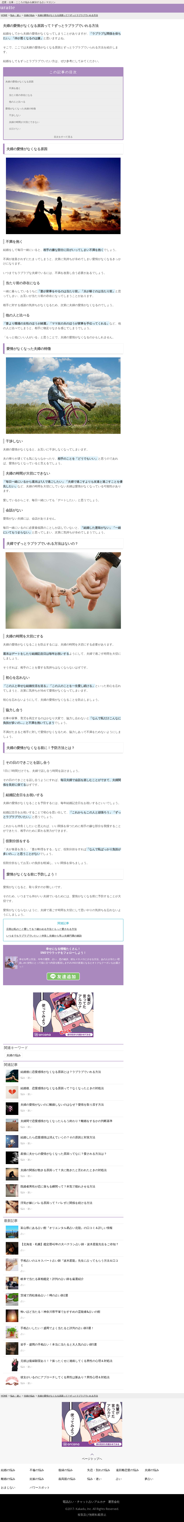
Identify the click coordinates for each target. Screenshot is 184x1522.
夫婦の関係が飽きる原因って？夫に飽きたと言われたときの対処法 (63, 1170)
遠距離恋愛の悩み (127, 1470)
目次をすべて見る (63, 136)
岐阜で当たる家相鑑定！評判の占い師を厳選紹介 (52, 1279)
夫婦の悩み (29, 15)
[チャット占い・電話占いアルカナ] (63, 1036)
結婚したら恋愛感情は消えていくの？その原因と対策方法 (57, 1137)
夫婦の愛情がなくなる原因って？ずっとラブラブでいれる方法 (68, 15)
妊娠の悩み (37, 1479)
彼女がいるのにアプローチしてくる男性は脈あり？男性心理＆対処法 (65, 1377)
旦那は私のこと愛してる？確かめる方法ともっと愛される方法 (41, 929)
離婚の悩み (8, 1479)
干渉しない (15, 115)
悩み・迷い (15, 15)
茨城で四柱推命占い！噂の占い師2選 (44, 1295)
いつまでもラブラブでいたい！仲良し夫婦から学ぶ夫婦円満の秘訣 (44, 935)
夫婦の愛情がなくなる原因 (19, 81)
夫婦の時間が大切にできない (24, 122)
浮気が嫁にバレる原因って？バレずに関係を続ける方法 (56, 1203)
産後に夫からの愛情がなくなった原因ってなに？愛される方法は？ (63, 1154)
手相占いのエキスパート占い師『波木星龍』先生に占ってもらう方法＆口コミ (69, 1263)
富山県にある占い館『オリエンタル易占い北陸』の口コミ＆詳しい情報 (66, 1228)
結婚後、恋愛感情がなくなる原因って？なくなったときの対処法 (62, 1088)
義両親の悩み (67, 1479)
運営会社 (114, 1502)
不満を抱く (15, 88)
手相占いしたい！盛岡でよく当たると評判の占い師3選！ (57, 1328)
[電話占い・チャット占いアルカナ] (92, 1446)
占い (119, 1479)
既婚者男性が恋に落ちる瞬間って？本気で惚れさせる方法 (57, 1186)
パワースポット (40, 1487)
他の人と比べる (17, 101)
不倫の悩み (37, 1470)
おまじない (8, 1487)
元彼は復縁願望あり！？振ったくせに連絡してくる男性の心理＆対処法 (66, 1361)
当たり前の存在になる (20, 95)
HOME (4, 15)
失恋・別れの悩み (98, 1470)
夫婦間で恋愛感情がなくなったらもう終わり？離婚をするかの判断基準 (66, 1121)
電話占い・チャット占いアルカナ (84, 1502)
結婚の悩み (8, 1470)
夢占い (149, 1479)
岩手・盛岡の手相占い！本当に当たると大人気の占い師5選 (58, 1344)
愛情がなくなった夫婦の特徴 (20, 108)
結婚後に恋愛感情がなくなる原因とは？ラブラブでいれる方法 (60, 1072)
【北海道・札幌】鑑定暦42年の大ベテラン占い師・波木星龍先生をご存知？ (69, 1244)
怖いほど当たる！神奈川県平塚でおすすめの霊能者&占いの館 (60, 1312)
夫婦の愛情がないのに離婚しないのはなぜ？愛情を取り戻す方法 (62, 1105)
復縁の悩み (65, 1470)
